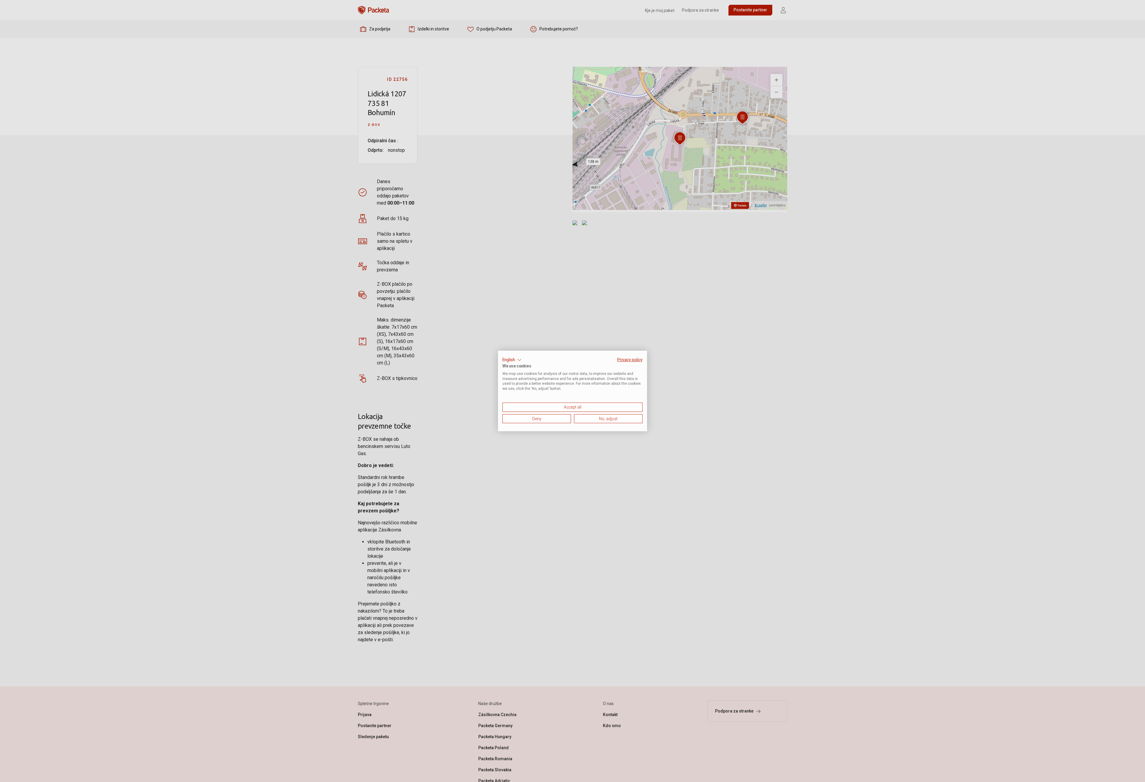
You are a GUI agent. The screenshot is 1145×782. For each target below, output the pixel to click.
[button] (512, 360)
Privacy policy (630, 359)
